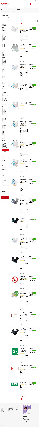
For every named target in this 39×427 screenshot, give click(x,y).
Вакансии (2, 409)
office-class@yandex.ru (27, 419)
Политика (2, 411)
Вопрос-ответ (17, 407)
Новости (2, 407)
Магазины (2, 410)
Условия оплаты (10, 407)
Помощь (9, 406)
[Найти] (30, 4)
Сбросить (5, 151)
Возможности (10, 410)
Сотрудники (2, 408)
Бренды (17, 408)
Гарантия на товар (10, 409)
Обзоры (17, 409)
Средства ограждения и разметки (14, 17)
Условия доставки (10, 408)
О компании (2, 406)
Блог (16, 406)
